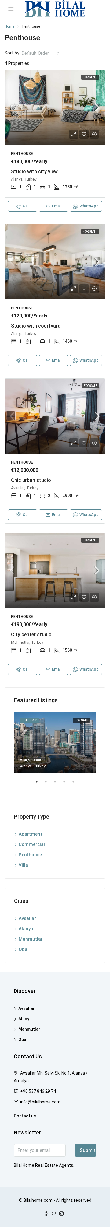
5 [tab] (76, 784)
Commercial (32, 844)
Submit (88, 1150)
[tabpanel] (55, 742)
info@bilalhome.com (40, 1101)
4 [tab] (67, 784)
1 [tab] (40, 784)
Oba (23, 949)
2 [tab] (49, 784)
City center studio (31, 634)
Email (56, 206)
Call (26, 206)
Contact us (25, 1115)
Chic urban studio (31, 480)
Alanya (26, 928)
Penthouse (30, 854)
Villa (23, 865)
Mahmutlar (31, 939)
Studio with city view (34, 171)
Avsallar (27, 918)
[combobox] (41, 53)
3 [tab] (58, 784)
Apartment (30, 834)
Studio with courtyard (36, 326)
